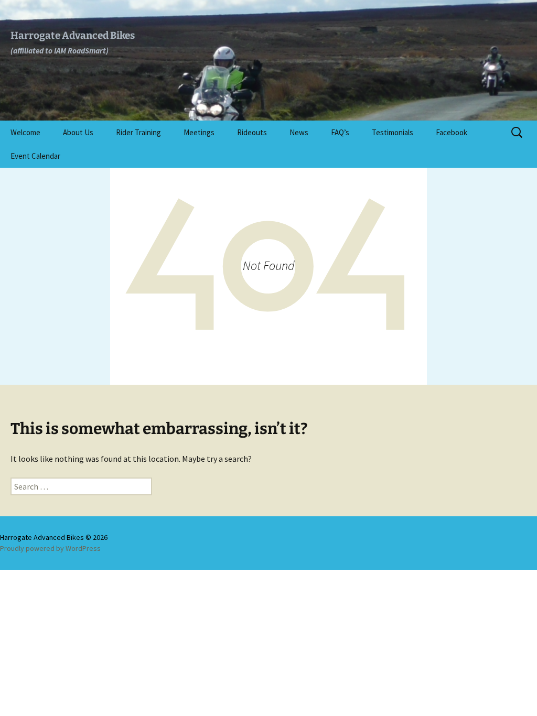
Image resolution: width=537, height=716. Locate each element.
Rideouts (252, 132)
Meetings (199, 132)
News (298, 132)
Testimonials (392, 132)
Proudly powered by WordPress (50, 548)
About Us (78, 132)
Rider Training (138, 132)
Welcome (25, 132)
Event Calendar (35, 156)
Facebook (451, 132)
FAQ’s (340, 132)
